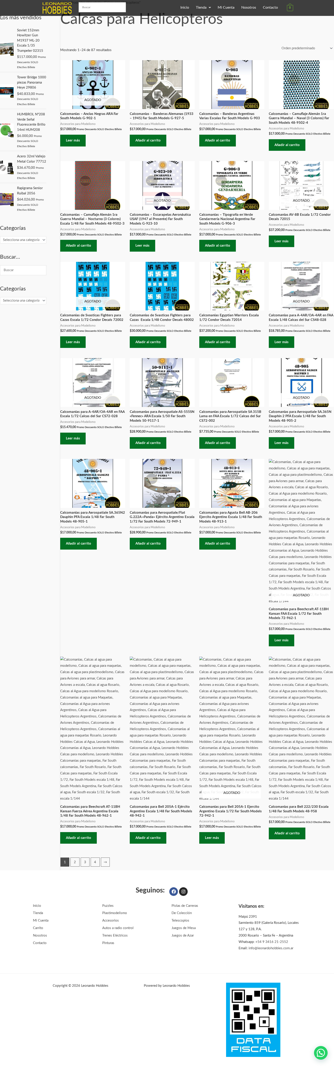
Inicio (184, 7)
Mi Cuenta (226, 7)
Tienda (201, 7)
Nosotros (248, 7)
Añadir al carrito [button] (148, 140)
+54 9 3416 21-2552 (271, 942)
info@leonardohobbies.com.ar (271, 948)
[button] (203, 7)
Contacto (270, 7)
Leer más (73, 140)
